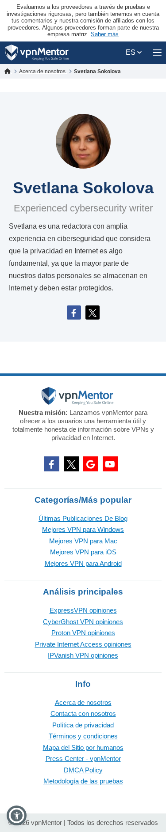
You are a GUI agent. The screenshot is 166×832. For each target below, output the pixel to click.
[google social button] (90, 463)
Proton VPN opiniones (83, 632)
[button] (16, 815)
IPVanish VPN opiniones (83, 655)
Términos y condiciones (83, 736)
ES (131, 52)
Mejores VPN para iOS (83, 552)
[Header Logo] (36, 53)
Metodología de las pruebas (83, 781)
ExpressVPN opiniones (83, 610)
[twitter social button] (71, 463)
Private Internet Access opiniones (83, 644)
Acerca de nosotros (83, 702)
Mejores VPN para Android (83, 563)
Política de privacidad (83, 725)
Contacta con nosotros (83, 713)
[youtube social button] (110, 463)
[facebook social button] (51, 463)
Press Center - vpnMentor (83, 758)
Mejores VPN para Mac (83, 541)
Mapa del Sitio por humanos (83, 747)
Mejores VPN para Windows (83, 529)
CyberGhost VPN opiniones (83, 621)
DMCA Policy (83, 770)
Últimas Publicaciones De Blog (83, 518)
